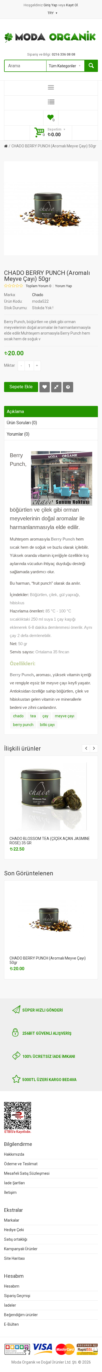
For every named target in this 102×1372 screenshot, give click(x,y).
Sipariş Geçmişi (17, 1296)
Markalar (11, 1220)
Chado (37, 295)
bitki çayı (47, 725)
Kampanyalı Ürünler (21, 1249)
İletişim (10, 1192)
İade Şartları (14, 1183)
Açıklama (15, 411)
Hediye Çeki (14, 1230)
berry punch (23, 725)
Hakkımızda (14, 1154)
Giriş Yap (51, 5)
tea (33, 716)
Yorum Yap (63, 286)
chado (18, 716)
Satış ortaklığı (15, 1239)
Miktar (9, 365)
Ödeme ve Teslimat (21, 1164)
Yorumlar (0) (18, 434)
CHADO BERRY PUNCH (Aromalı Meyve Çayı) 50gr (53, 146)
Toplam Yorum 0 (38, 286)
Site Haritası (14, 1258)
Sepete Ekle (21, 386)
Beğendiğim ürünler (21, 1315)
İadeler (10, 1305)
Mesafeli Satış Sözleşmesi (27, 1173)
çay (45, 716)
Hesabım (11, 1286)
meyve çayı (64, 716)
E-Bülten (11, 1324)
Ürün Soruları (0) (22, 422)
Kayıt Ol (72, 5)
